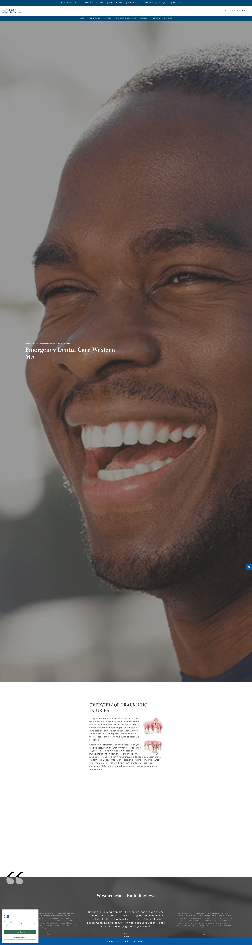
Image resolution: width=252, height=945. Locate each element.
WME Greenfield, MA (95, 3)
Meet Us (83, 18)
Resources (144, 18)
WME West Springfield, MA (157, 3)
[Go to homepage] (109, 11)
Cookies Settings (20, 937)
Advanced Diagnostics (125, 18)
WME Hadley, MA (115, 3)
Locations (95, 18)
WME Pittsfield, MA (134, 3)
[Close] (36, 912)
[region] (20, 926)
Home (27, 344)
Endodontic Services (47, 344)
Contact (168, 18)
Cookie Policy (20, 928)
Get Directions (228, 11)
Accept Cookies (20, 932)
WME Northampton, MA (182, 3)
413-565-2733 (242, 11)
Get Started (139, 941)
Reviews (156, 18)
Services (107, 18)
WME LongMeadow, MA (72, 3)
